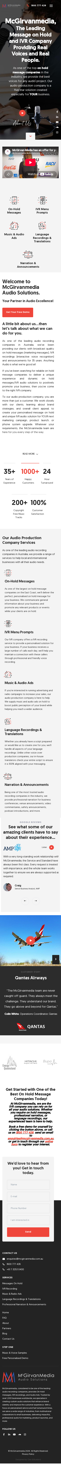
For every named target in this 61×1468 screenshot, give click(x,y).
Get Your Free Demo (18, 312)
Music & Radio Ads (12, 1284)
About (5, 1314)
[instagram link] (57, 132)
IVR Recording (9, 1279)
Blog (4, 1324)
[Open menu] (51, 6)
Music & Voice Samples (14, 1343)
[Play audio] (50, 847)
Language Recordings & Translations (21, 1290)
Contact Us (8, 1329)
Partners (6, 1319)
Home (5, 1303)
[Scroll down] (30, 136)
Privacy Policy (28, 1445)
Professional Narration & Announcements (24, 1295)
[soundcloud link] (57, 127)
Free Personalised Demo (15, 1349)
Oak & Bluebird (34, 1450)
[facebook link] (57, 112)
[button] (25, 900)
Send (28, 1222)
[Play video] (30, 939)
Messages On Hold (12, 1274)
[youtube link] (57, 122)
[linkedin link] (57, 117)
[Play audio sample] (22, 113)
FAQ (4, 1308)
